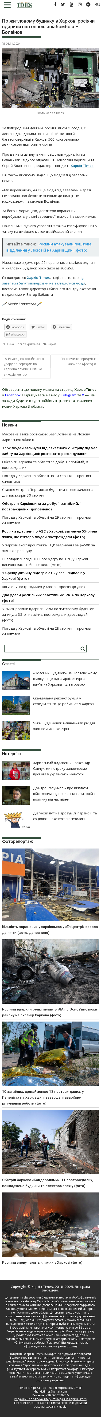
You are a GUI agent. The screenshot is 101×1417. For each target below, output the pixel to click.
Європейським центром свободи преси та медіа (57, 1365)
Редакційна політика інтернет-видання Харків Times (50, 1399)
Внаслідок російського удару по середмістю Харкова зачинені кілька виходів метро (24, 366)
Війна (10, 344)
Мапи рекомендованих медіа (60, 1405)
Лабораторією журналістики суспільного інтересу (59, 1361)
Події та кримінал (28, 344)
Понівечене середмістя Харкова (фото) (78, 361)
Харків (52, 344)
